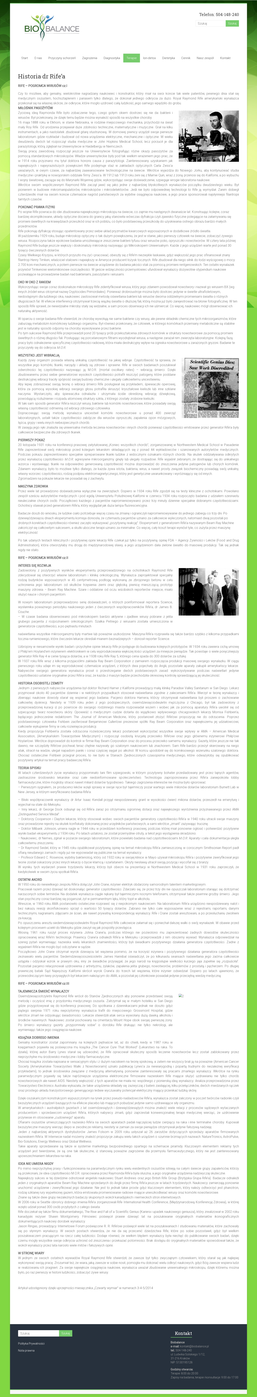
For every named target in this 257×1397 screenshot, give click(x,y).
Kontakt (225, 58)
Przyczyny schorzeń (62, 58)
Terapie (131, 58)
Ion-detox (149, 58)
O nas (38, 58)
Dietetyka (168, 58)
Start (24, 58)
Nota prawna (26, 1350)
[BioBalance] (52, 11)
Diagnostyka (112, 58)
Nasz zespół (205, 58)
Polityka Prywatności (31, 1343)
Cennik (185, 58)
